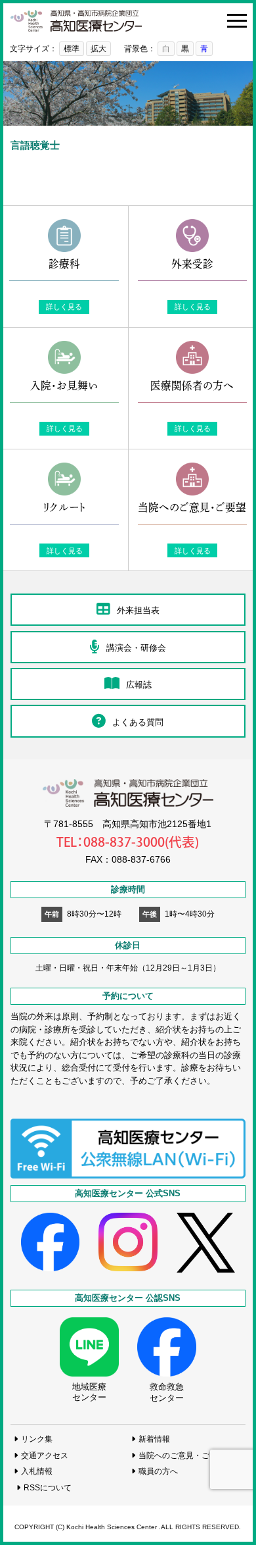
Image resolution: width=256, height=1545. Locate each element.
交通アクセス (44, 1455)
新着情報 (154, 1438)
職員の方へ (158, 1471)
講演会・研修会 (136, 648)
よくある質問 (137, 722)
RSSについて (48, 1487)
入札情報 (37, 1471)
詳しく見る (64, 307)
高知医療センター (76, 21)
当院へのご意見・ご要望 (182, 1455)
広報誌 (139, 685)
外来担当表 (138, 610)
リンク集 (37, 1438)
